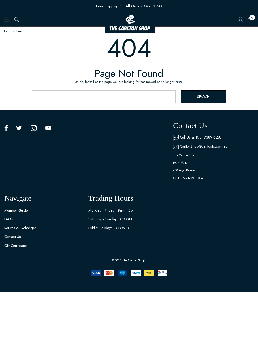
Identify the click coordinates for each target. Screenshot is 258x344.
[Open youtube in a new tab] (48, 128)
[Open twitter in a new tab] (19, 128)
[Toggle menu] (6, 19)
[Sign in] (240, 19)
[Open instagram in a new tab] (34, 128)
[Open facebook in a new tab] (6, 128)
